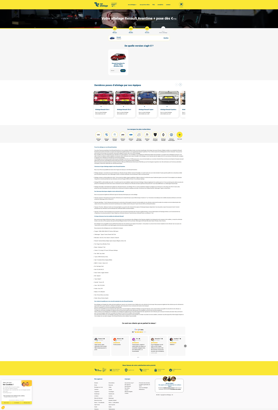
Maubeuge (111, 398)
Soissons (96, 409)
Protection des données (144, 382)
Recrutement (128, 386)
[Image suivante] (111, 98)
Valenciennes (112, 409)
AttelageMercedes (139, 139)
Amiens (96, 382)
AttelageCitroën (115, 139)
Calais (110, 387)
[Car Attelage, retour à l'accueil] (101, 4)
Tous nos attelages (143, 387)
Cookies (126, 393)
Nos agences (128, 384)
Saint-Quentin (112, 404)
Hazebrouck (111, 393)
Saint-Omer (97, 404)
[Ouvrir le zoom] (111, 102)
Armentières (111, 382)
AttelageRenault (163, 139)
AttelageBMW (106, 139)
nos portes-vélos (145, 4)
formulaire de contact (175, 389)
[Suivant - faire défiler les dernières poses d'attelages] (180, 84)
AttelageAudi (98, 139)
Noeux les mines (98, 400)
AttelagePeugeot (155, 139)
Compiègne (111, 391)
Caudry (110, 389)
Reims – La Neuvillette (114, 402)
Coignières (96, 391)
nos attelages (132, 4)
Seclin (95, 406)
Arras (95, 385)
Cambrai (96, 389)
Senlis (110, 406)
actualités (160, 4)
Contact (126, 389)
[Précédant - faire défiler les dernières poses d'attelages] (176, 84)
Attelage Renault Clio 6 (102, 109)
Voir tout (179, 139)
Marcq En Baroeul (98, 398)
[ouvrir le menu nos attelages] (136, 4)
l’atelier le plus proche (168, 387)
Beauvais (111, 385)
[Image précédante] (95, 98)
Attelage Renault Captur (146, 109)
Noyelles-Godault (112, 400)
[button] (93, 346)
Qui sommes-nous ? (129, 382)
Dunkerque (96, 393)
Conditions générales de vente (144, 385)
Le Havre (96, 396)
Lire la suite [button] (154, 353)
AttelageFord (131, 139)
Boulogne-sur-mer (98, 387)
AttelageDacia (123, 139)
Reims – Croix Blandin (99, 402)
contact (168, 4)
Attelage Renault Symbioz (168, 109)
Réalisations (142, 389)
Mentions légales (128, 391)
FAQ (153, 4)
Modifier (166, 38)
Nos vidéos (127, 388)
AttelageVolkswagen (171, 139)
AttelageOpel (147, 139)
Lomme (110, 396)
